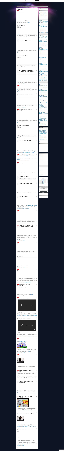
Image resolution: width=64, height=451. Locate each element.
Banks (23, 315)
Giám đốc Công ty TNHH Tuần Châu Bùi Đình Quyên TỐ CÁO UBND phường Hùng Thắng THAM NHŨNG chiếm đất (43, 25)
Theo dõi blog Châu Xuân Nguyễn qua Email (43, 187)
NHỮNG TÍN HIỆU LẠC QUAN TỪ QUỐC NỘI (43, 21)
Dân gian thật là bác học (23, 242)
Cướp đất (24, 107)
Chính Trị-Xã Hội (26, 152)
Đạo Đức (30, 282)
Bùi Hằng (23, 83)
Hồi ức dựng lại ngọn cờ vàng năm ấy (25, 396)
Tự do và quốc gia (41, 48)
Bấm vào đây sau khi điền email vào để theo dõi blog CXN (43, 192)
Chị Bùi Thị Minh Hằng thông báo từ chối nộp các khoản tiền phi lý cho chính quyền (26, 226)
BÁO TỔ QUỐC (25, 341)
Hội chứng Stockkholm (41, 105)
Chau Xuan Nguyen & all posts (22, 3)
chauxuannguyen (19, 83)
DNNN (31, 315)
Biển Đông (26, 6)
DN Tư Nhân (32, 336)
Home (16, 6)
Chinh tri (29, 315)
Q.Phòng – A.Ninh (30, 6)
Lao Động (33, 152)
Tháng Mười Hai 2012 (41, 154)
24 (43, 182)
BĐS (23, 445)
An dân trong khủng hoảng (23, 55)
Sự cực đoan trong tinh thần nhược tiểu (42, 79)
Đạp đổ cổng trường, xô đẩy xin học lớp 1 (26, 154)
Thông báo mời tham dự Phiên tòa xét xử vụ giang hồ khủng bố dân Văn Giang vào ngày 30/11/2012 (43, 57)
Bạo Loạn (28, 426)
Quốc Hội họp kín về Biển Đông (42, 119)
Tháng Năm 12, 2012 (21, 287)
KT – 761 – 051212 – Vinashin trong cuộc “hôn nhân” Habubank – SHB (26, 298)
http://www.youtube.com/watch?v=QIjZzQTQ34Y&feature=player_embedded (26, 155)
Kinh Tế (23, 6)
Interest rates (33, 315)
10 (43, 180)
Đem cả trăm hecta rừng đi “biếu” (25, 429)
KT (36, 315)
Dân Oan (25, 107)
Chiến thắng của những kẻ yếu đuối (42, 136)
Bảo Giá (23, 152)
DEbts (30, 315)
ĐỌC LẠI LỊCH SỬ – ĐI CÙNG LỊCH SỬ (43, 132)
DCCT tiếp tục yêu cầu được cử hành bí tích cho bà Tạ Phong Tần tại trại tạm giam (26, 71)
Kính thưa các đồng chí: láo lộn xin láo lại (26, 85)
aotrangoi (25, 287)
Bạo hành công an (26, 426)
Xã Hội (20, 6)
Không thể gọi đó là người (23, 196)
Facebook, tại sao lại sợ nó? (41, 123)
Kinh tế (35, 315)
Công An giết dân (26, 208)
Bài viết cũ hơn (19, 447)
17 (43, 181)
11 (44, 180)
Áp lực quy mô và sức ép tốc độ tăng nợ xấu (43, 78)
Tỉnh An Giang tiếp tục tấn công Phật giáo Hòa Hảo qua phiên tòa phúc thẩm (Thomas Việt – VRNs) (43, 45)
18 (44, 181)
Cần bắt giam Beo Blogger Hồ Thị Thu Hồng (43, 131)
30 (42, 183)
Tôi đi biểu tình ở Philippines (24, 176)
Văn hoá (25, 267)
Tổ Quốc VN (28, 282)
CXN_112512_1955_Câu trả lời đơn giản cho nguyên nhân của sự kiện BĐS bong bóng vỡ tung (43, 72)
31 (43, 183)
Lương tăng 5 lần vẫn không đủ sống (25, 140)
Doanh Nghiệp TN (28, 152)
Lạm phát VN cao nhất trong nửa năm (42, 74)
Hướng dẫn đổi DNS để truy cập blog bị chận (43, 36)
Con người (28, 208)
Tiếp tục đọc (28, 22)
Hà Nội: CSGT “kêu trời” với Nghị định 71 (43, 118)
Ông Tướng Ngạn (22, 25)
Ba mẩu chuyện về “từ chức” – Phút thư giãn (43, 106)
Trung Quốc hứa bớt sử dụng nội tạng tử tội (43, 77)
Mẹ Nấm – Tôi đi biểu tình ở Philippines (25, 370)
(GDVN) (17, 89)
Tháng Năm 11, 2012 (21, 341)
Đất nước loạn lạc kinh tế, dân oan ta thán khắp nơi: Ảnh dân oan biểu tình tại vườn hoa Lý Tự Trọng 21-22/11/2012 (43, 95)
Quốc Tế (33, 6)
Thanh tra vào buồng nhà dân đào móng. (26, 183)
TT (17, 50)
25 (44, 182)
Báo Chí (23, 208)
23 (42, 182)
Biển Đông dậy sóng (22, 210)
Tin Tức (18, 6)
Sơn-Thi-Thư (18, 34)
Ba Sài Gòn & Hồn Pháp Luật (24, 125)
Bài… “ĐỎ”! (21, 256)
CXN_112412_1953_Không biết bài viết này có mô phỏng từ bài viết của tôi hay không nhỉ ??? (43, 117)
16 (42, 181)
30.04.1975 (24, 267)
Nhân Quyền (26, 282)
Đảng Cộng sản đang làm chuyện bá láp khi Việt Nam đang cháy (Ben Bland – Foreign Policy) (43, 40)
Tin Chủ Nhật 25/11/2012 (41, 73)
